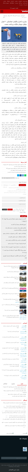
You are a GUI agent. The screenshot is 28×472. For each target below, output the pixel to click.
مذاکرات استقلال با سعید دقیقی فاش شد (17, 236)
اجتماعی (12, 1)
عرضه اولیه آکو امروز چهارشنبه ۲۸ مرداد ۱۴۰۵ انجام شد (17, 172)
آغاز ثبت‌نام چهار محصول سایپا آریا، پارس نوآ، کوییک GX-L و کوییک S (14, 164)
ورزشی (16, 3)
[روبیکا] (4, 6)
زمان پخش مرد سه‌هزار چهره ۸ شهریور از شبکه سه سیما (14, 246)
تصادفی (5, 383)
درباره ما (21, 4)
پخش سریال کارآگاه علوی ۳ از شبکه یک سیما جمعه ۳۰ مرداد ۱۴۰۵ (15, 407)
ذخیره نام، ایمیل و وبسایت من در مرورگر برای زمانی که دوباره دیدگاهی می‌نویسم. (19, 211)
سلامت (4, 1)
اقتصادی (20, 1)
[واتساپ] (25, 175)
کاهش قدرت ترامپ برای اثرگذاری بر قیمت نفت (16, 240)
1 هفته (24, 414)
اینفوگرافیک (12, 3)
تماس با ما (26, 4)
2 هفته (24, 427)
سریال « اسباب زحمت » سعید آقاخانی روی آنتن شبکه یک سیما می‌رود (14, 412)
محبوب (13, 383)
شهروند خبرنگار (6, 3)
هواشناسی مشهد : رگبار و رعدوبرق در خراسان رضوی (14, 233)
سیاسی (16, 1)
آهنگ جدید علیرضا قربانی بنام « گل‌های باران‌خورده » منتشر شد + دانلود (14, 422)
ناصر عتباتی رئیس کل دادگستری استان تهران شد (10, 336)
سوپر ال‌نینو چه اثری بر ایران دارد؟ (13, 331)
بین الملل (20, 3)
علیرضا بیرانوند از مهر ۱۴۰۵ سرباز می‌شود (17, 243)
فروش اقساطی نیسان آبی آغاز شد (20, 166)
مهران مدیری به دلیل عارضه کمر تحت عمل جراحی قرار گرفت (15, 410)
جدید (22, 383)
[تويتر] (18, 175)
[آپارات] (2, 6)
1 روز (20, 404)
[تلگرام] (23, 175)
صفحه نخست (25, 1)
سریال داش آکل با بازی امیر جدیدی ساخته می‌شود (17, 417)
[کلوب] (8, 453)
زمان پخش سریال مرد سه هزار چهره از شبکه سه (17, 415)
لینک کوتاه (17, 177)
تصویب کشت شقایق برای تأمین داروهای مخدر (18, 170)
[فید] (6, 6)
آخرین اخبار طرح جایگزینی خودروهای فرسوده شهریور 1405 (16, 168)
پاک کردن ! (4, 209)
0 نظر (4, 17)
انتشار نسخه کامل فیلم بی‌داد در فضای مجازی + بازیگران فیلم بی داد (14, 419)
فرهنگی (8, 1)
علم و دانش (25, 3)
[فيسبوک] (1, 6)
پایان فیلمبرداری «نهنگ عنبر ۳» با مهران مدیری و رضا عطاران (15, 425)
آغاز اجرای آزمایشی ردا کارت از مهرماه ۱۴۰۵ (11, 375)
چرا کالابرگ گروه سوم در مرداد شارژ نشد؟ (11, 310)
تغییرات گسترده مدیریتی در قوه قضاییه (12, 342)
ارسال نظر (10, 209)
